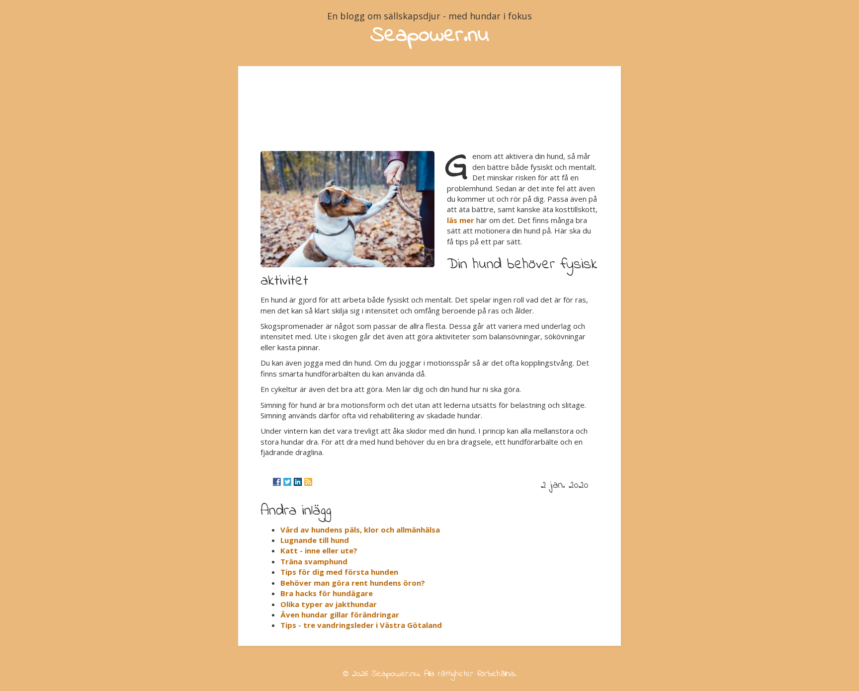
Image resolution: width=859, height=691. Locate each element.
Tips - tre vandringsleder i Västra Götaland (361, 625)
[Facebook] (277, 482)
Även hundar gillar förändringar (339, 614)
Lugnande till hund (314, 540)
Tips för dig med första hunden (339, 572)
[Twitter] (287, 482)
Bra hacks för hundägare (326, 593)
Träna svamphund (313, 561)
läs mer (460, 220)
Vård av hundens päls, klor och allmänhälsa (360, 530)
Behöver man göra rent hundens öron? (352, 583)
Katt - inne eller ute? (318, 550)
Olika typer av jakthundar (328, 604)
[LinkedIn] (298, 482)
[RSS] (308, 482)
